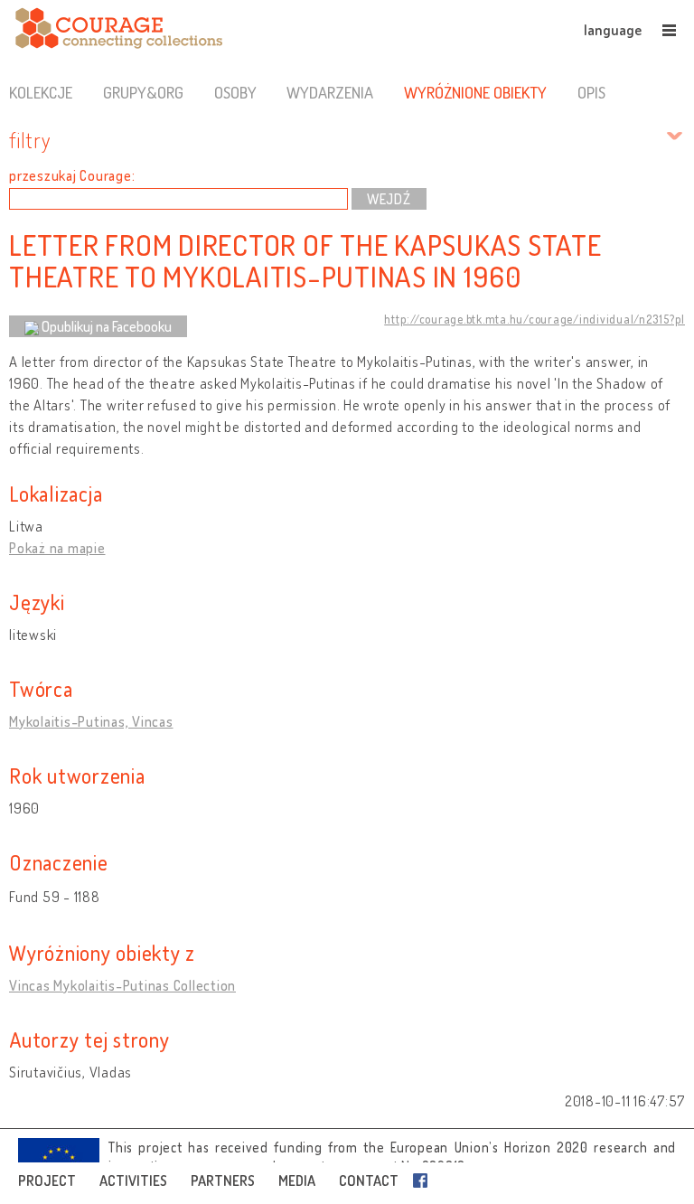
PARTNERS (223, 1180)
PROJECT (47, 1180)
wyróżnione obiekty (475, 92)
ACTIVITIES (133, 1180)
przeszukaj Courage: (72, 175)
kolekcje (40, 92)
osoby (235, 92)
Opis (591, 92)
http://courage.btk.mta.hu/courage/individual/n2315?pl (534, 319)
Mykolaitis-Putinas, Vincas (91, 721)
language (613, 30)
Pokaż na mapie (57, 548)
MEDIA (296, 1180)
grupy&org (143, 92)
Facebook (424, 1180)
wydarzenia (329, 92)
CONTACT (369, 1180)
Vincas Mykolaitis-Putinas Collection (122, 985)
